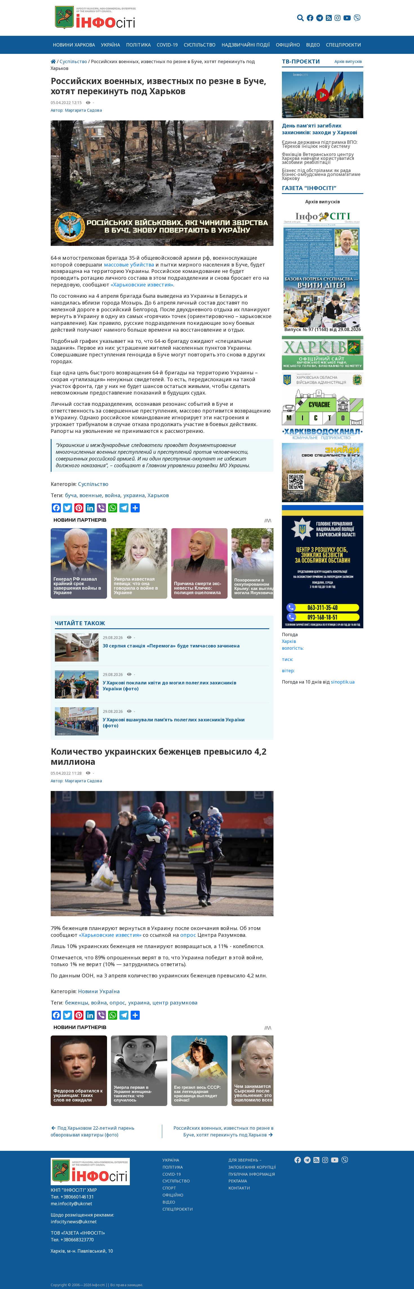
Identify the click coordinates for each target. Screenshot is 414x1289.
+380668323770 (77, 1240)
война (112, 495)
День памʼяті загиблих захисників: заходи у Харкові (319, 129)
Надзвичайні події (246, 45)
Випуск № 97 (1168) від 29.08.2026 (322, 328)
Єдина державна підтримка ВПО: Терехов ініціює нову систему (320, 144)
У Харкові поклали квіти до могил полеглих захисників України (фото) (169, 686)
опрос (188, 934)
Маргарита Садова (83, 110)
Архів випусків (348, 61)
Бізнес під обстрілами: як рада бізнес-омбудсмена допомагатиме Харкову (321, 174)
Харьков (158, 495)
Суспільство (199, 45)
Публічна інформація (251, 1174)
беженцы (76, 1002)
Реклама (237, 1181)
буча (71, 495)
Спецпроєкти (343, 45)
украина (134, 495)
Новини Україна (99, 991)
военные (90, 495)
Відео (313, 45)
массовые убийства (129, 264)
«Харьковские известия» (142, 284)
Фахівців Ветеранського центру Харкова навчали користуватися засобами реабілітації (318, 158)
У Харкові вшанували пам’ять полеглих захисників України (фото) (174, 723)
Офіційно (288, 45)
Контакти (239, 1188)
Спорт (169, 1188)
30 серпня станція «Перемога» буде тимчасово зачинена (171, 646)
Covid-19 (167, 45)
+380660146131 (77, 1197)
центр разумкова (174, 1002)
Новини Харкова (74, 45)
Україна (110, 45)
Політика (138, 45)
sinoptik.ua (343, 682)
